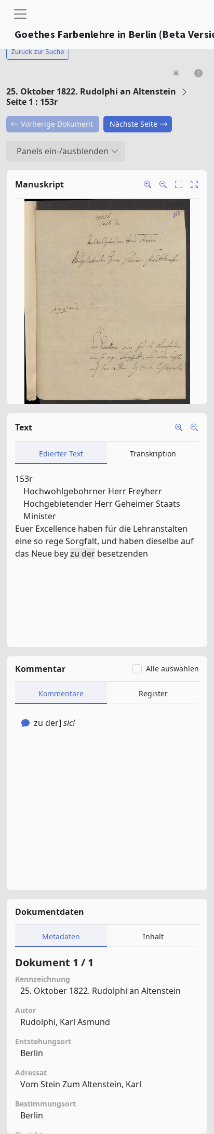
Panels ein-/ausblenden (63, 151)
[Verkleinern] (194, 427)
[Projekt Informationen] (199, 73)
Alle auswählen (172, 668)
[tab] (61, 453)
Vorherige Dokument (57, 124)
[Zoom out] (163, 184)
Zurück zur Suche (37, 51)
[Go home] (194, 184)
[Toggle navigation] (20, 14)
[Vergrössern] (178, 427)
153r (24, 478)
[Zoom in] (147, 184)
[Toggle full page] (178, 184)
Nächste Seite (133, 124)
